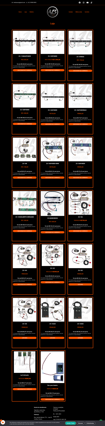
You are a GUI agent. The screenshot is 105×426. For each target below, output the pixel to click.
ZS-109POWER (52, 56)
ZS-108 (24, 163)
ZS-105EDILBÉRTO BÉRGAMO (24, 217)
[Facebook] (79, 2)
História (32, 12)
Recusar (80, 423)
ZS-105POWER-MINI (52, 163)
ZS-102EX (52, 324)
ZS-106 (80, 217)
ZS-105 (80, 270)
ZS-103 (24, 270)
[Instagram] (83, 2)
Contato (71, 12)
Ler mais (80, 284)
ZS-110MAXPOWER (25, 56)
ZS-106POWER (52, 110)
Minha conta (79, 12)
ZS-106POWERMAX (80, 110)
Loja (25, 12)
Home (20, 12)
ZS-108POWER (24, 110)
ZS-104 (24, 324)
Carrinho (87, 12)
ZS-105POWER (80, 163)
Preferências (90, 423)
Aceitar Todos (70, 423)
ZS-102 (52, 268)
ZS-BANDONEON (52, 218)
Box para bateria (53, 385)
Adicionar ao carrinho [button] (25, 70)
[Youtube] (87, 2)
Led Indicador (24, 375)
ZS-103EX (80, 324)
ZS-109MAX (80, 57)
